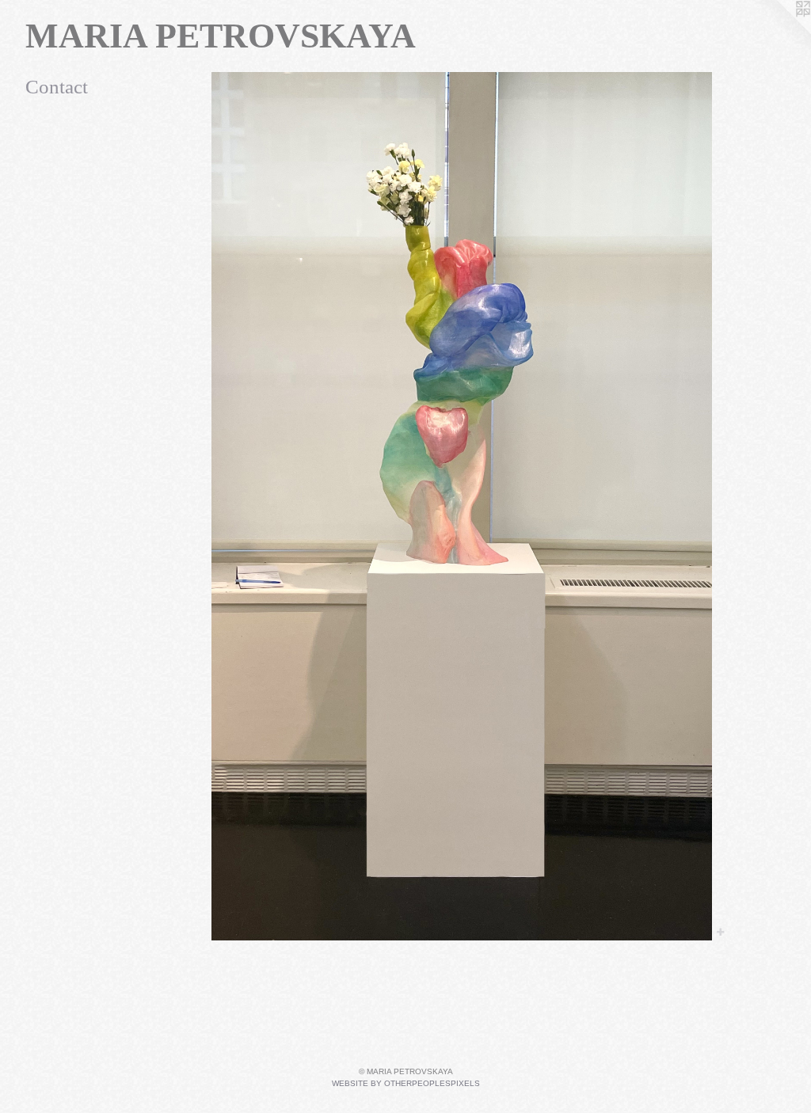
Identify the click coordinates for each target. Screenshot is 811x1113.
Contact (56, 86)
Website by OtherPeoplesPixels (406, 1083)
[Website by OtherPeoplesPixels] (779, 31)
